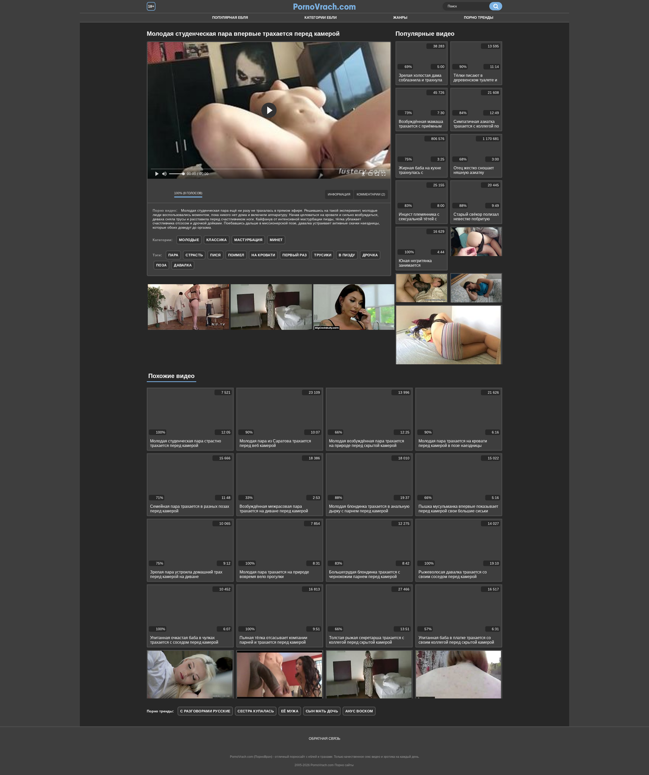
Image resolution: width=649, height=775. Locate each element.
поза (161, 265)
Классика (216, 240)
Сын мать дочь (322, 711)
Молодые (189, 240)
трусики (322, 255)
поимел (236, 255)
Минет (276, 240)
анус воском (359, 711)
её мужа (289, 711)
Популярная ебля (230, 17)
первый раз (294, 255)
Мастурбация (248, 240)
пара (173, 255)
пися (215, 255)
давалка (183, 265)
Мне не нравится (166, 194)
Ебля (156, 17)
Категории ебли (320, 17)
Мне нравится (155, 194)
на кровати (263, 255)
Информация (339, 194)
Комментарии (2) (371, 194)
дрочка (370, 255)
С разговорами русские (205, 711)
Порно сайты (344, 765)
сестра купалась (256, 711)
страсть (194, 255)
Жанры (400, 17)
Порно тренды (478, 17)
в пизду (347, 255)
